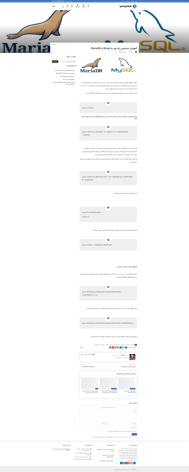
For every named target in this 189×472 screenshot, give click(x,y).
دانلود (72, 7)
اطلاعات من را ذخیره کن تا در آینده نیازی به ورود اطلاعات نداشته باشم (122, 431)
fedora (107, 344)
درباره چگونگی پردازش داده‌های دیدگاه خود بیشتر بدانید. (103, 437)
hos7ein (87, 449)
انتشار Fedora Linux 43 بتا (79, 457)
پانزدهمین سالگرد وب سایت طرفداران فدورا (64, 70)
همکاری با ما (132, 1)
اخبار (67, 7)
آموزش (83, 7)
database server (117, 344)
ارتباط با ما (127, 1)
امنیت (97, 388)
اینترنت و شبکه (132, 388)
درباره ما (123, 1)
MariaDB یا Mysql (129, 89)
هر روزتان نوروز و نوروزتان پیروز (67, 76)
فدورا (67, 449)
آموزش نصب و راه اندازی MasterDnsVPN (65, 73)
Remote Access (85, 86)
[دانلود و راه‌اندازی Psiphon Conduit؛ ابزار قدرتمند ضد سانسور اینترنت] (108, 383)
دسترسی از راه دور (121, 274)
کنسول (102, 93)
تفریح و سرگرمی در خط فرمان (128, 366)
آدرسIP (120, 159)
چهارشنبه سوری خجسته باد (68, 79)
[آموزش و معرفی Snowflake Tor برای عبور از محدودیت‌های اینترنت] (89, 383)
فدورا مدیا (77, 7)
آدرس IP (106, 116)
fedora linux (103, 344)
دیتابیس (103, 83)
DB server (111, 344)
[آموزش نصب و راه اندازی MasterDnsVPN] (126, 383)
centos (132, 344)
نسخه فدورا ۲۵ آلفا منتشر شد (88, 366)
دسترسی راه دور (122, 308)
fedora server (97, 344)
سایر (63, 7)
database (122, 344)
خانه (136, 1)
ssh (118, 93)
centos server (128, 344)
